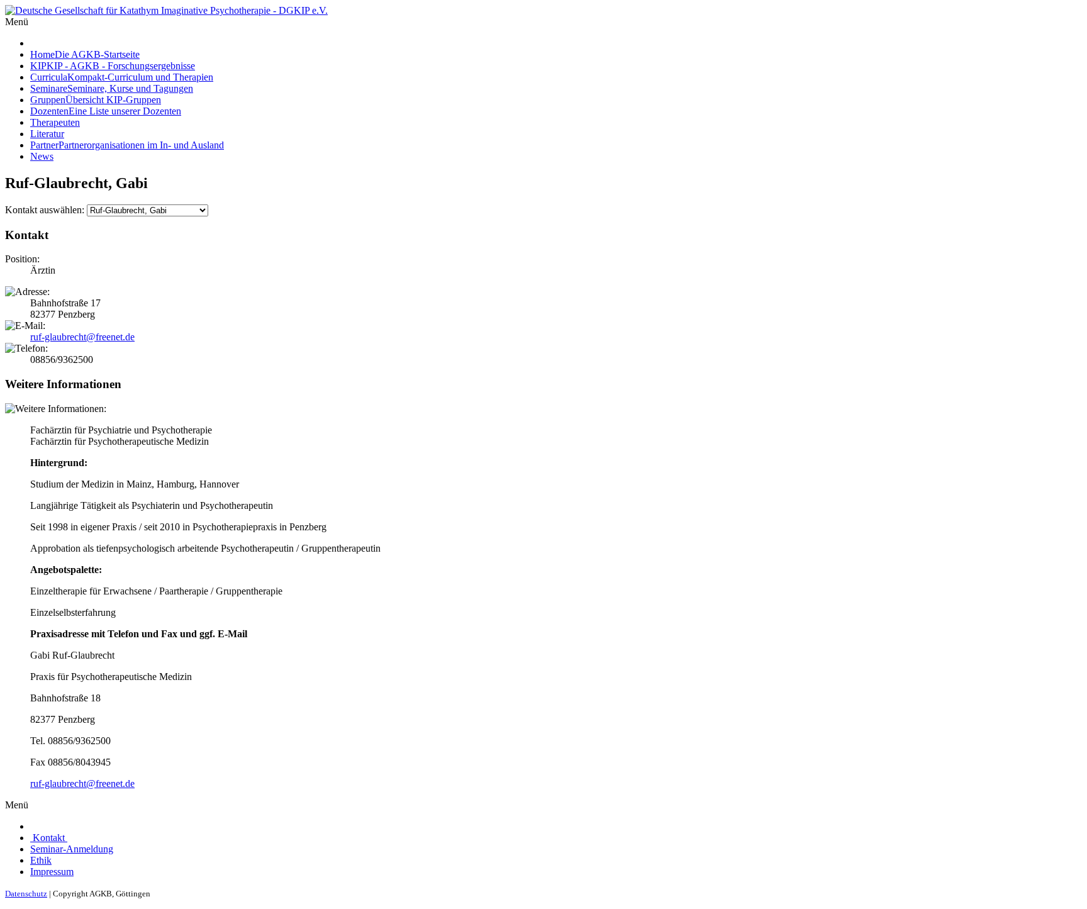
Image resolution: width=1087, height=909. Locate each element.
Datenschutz (26, 893)
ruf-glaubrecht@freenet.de (82, 337)
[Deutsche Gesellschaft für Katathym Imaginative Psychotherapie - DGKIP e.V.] (166, 10)
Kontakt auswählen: (44, 209)
